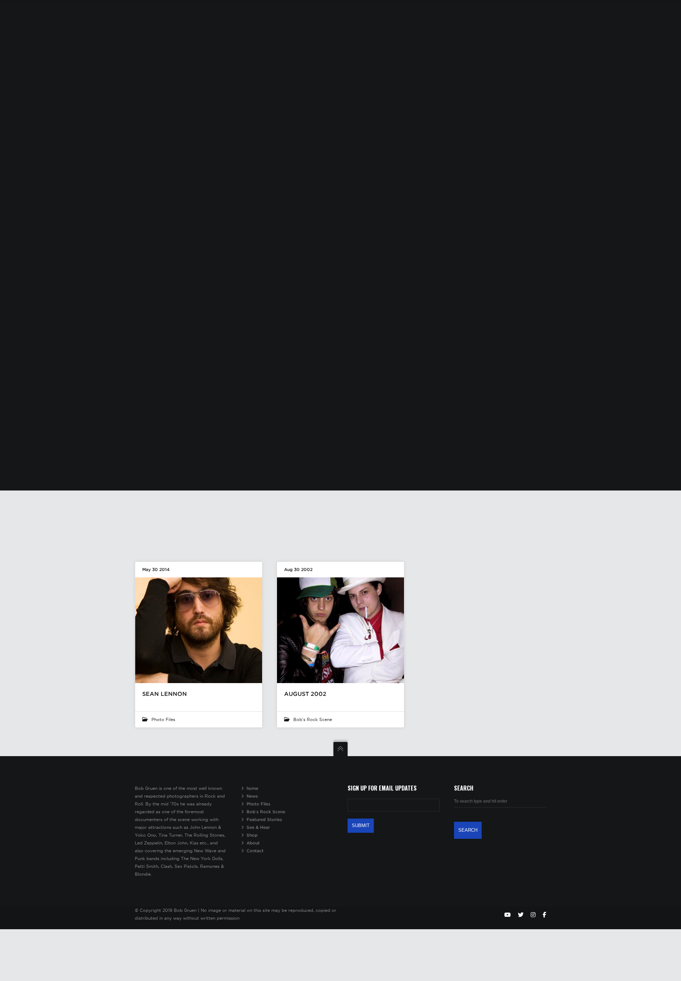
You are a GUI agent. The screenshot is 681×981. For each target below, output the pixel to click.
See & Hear (258, 827)
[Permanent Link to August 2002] (340, 630)
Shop (252, 835)
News (252, 796)
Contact (255, 850)
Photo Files (163, 719)
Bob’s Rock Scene (266, 811)
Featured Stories (264, 819)
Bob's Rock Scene (312, 719)
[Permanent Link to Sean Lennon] (198, 630)
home (252, 788)
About (253, 843)
